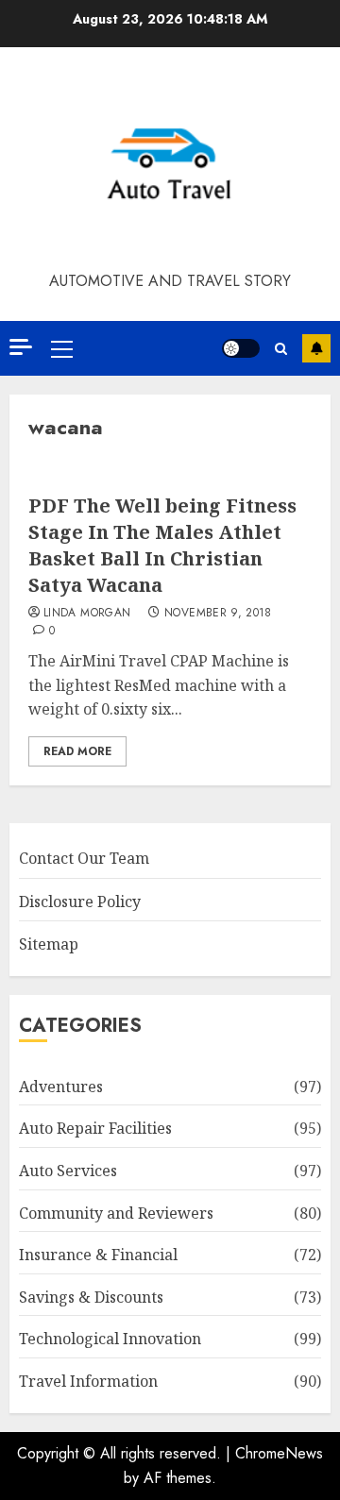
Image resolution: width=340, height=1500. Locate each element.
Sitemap (48, 944)
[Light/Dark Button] (241, 348)
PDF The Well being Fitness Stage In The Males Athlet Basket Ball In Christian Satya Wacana (162, 545)
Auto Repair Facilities (95, 1128)
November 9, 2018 (218, 613)
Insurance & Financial (98, 1254)
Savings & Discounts (91, 1297)
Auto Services (68, 1170)
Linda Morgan (86, 613)
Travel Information (88, 1381)
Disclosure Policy (80, 901)
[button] (62, 348)
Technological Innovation (110, 1338)
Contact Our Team (84, 858)
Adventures (61, 1086)
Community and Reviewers (116, 1213)
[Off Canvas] (20, 347)
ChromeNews (279, 1453)
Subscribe (316, 348)
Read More (77, 751)
